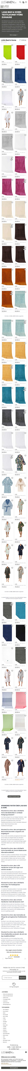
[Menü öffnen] (26, 2)
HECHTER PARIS (6, 1033)
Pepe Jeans (5, 1025)
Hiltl (4, 1037)
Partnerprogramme (7, 1004)
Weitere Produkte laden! (14, 796)
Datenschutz (5, 997)
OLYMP (4, 1023)
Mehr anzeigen (13, 35)
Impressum (5, 1001)
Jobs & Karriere (6, 1002)
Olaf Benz (5, 1021)
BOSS (4, 1013)
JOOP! (4, 1038)
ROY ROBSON (6, 1009)
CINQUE (4, 1028)
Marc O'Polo (5, 1016)
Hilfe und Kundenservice (8, 994)
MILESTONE (5, 1014)
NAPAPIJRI (5, 1031)
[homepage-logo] (8, 2)
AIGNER (4, 1026)
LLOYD (4, 1019)
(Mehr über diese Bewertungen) (14, 952)
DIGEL (4, 1018)
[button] (20, 2)
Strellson (4, 1030)
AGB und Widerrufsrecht (8, 995)
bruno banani (5, 1011)
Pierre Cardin (5, 1035)
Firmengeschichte (6, 999)
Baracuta (5, 1042)
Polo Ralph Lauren (6, 1040)
